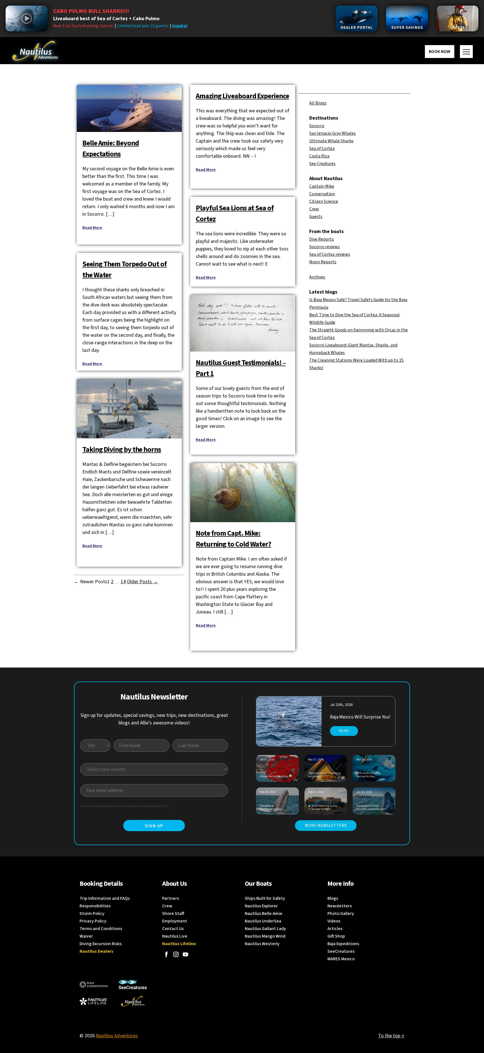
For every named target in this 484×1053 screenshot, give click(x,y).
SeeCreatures (341, 951)
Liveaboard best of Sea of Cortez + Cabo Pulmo (106, 18)
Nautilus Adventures (117, 1035)
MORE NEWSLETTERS (326, 825)
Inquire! (180, 26)
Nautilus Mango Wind (265, 936)
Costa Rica (319, 156)
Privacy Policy (93, 921)
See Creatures (322, 164)
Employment (174, 921)
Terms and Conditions (101, 929)
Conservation (322, 194)
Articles (335, 929)
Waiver (86, 936)
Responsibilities (95, 906)
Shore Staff (173, 913)
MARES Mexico (341, 959)
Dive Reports (321, 239)
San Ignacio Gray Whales (332, 133)
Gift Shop (336, 936)
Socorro (316, 126)
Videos (333, 921)
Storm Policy (92, 913)
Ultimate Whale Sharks (331, 141)
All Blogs (318, 103)
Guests (315, 216)
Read (344, 731)
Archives (317, 277)
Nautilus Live (174, 936)
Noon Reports (322, 262)
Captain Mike (321, 186)
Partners (170, 898)
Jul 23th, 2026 (341, 705)
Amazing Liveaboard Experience (242, 96)
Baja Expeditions (343, 944)
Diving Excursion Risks (101, 944)
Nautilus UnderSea (263, 921)
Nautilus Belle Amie (263, 913)
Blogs (332, 898)
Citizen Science (323, 201)
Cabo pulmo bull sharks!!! (91, 11)
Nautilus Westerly (262, 944)
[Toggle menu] (466, 51)
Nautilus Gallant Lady (265, 929)
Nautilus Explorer (261, 906)
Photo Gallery (340, 913)
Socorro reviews (324, 247)
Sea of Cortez (322, 148)
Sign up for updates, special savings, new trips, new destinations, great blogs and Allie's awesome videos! (154, 719)
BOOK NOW (439, 51)
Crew (314, 209)
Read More (92, 228)
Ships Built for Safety (265, 898)
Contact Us (173, 929)
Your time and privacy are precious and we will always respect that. (124, 806)
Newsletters (339, 906)
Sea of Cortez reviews (329, 254)
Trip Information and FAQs (105, 898)
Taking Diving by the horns (121, 449)
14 (123, 581)
